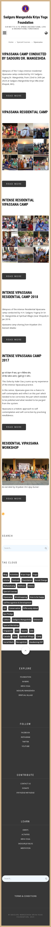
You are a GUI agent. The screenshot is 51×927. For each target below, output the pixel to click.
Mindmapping (21, 597)
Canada (6, 636)
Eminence (38, 619)
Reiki (15, 636)
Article (6, 580)
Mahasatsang (9, 586)
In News (25, 681)
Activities (14, 574)
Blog (5, 574)
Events (25, 830)
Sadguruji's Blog (25, 843)
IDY (4, 608)
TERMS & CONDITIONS (25, 896)
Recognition (21, 642)
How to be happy (37, 597)
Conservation (14, 608)
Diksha (31, 586)
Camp (38, 636)
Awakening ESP (36, 642)
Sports (24, 630)
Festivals (15, 580)
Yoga (35, 574)
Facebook (25, 732)
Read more (16, 96)
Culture (6, 619)
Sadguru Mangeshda (22, 619)
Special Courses (10, 591)
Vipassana (7, 597)
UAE (17, 630)
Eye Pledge (8, 614)
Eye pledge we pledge (25, 793)
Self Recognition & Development (17, 602)
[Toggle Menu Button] (4, 33)
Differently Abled (30, 608)
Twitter (25, 742)
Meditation (25, 848)
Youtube (25, 746)
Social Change (41, 580)
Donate (25, 788)
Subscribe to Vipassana (3, 514)
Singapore (8, 630)
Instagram (25, 737)
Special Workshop (11, 625)
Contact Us (25, 783)
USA (31, 630)
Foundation (27, 580)
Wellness (21, 586)
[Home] (25, 8)
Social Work (8, 642)
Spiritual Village (27, 636)
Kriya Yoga (25, 574)
